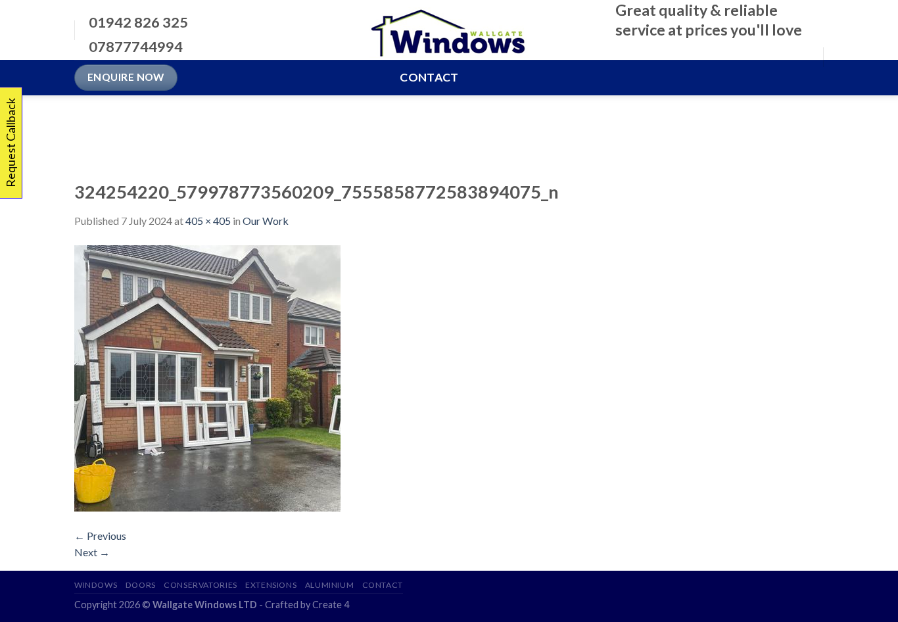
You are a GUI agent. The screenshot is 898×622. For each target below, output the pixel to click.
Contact (429, 77)
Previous (100, 535)
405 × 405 (208, 220)
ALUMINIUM (329, 585)
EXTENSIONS (270, 585)
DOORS (141, 585)
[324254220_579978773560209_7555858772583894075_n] (207, 376)
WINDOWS (95, 585)
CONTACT (382, 585)
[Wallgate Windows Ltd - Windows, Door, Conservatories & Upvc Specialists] (449, 30)
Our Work (266, 220)
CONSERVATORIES (200, 585)
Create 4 (330, 604)
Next (92, 552)
